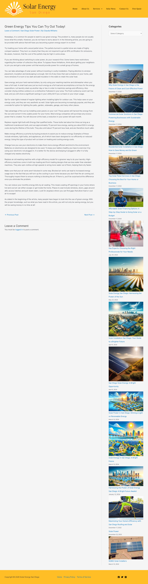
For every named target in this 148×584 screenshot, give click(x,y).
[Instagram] (126, 577)
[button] (101, 9)
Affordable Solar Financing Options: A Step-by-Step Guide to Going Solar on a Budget (125, 212)
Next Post (89, 215)
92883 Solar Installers (118, 561)
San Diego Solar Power (30, 31)
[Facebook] (119, 577)
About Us (85, 9)
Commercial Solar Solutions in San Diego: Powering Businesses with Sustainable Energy (126, 117)
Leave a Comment (12, 31)
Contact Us (123, 9)
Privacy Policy (69, 577)
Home (75, 9)
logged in (19, 229)
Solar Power (114, 531)
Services (96, 9)
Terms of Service (84, 577)
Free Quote (136, 9)
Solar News (111, 9)
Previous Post (11, 215)
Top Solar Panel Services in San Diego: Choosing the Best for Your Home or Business (125, 179)
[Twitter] (122, 577)
